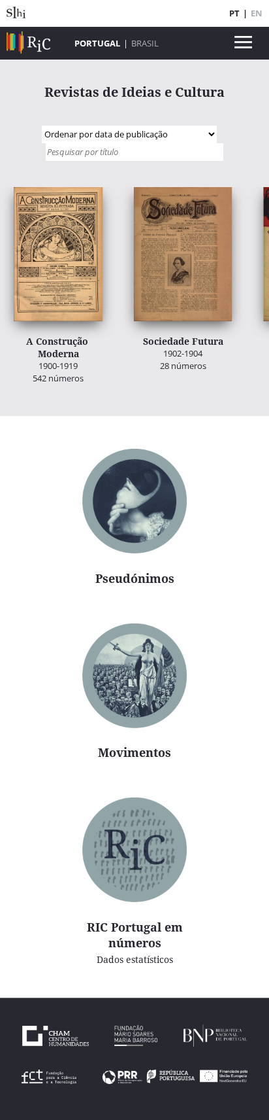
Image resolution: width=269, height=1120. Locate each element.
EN (256, 13)
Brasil (145, 43)
